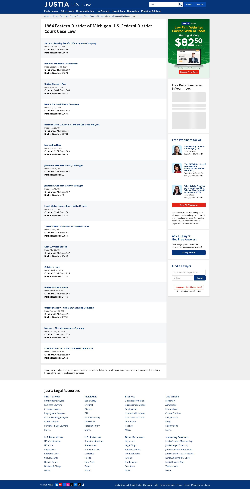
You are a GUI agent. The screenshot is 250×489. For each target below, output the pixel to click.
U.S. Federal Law (53, 437)
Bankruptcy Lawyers (54, 400)
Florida (88, 457)
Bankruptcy (90, 400)
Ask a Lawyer (67, 11)
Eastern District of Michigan (117, 16)
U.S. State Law (93, 437)
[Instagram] (68, 484)
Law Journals (171, 417)
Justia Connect (122, 485)
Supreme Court (51, 453)
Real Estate (130, 421)
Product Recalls (132, 453)
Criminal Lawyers (52, 409)
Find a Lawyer (51, 11)
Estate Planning (92, 417)
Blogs (168, 421)
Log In (189, 4)
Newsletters (133, 11)
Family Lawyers (51, 421)
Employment (131, 409)
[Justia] (56, 4)
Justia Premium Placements (178, 449)
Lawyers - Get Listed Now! (189, 287)
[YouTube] (60, 484)
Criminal (89, 404)
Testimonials (171, 466)
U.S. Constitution (52, 441)
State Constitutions (94, 441)
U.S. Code (48, 445)
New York (89, 462)
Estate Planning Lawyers (56, 417)
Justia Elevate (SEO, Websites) (179, 453)
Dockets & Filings (52, 466)
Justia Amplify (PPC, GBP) (177, 457)
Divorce (88, 409)
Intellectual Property (135, 413)
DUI (86, 413)
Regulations (50, 449)
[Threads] (71, 484)
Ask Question (188, 252)
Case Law (64, 16)
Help (156, 485)
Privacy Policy (183, 485)
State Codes (90, 445)
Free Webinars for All (187, 139)
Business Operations (135, 404)
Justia (46, 16)
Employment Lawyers (54, 413)
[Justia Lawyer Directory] (83, 484)
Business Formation (135, 400)
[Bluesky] (75, 484)
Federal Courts (76, 16)
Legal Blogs (130, 445)
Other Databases (135, 437)
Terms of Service (167, 485)
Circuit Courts (51, 457)
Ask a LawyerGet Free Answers (184, 237)
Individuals (91, 396)
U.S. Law (54, 16)
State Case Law (92, 449)
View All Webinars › (189, 205)
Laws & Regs (118, 11)
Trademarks (131, 462)
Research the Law (85, 11)
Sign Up (200, 4)
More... (47, 429)
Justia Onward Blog (174, 462)
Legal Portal (136, 485)
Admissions (170, 404)
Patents (129, 457)
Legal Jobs (130, 441)
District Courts (89, 16)
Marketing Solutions (151, 11)
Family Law (90, 421)
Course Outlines (173, 413)
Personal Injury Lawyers (56, 425)
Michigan (101, 16)
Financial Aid (171, 409)
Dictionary (170, 400)
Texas (87, 466)
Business (130, 396)
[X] (79, 484)
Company (147, 485)
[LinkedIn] (56, 484)
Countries (130, 466)
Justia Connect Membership (178, 441)
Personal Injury (92, 425)
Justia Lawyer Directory (176, 445)
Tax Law (129, 425)
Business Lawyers (53, 404)
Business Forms (132, 449)
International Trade (134, 417)
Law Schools (102, 11)
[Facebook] (64, 484)
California (89, 453)
